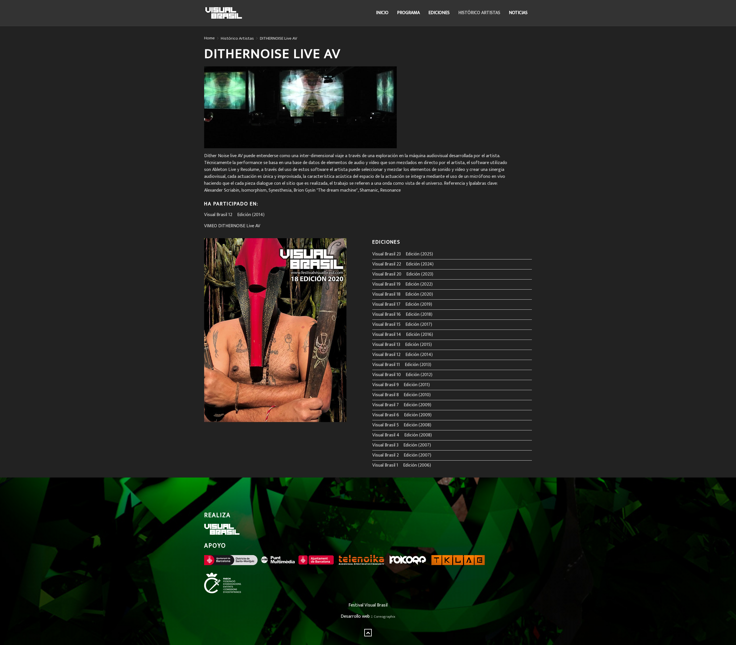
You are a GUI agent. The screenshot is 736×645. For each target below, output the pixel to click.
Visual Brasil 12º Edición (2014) (234, 215)
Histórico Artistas (479, 13)
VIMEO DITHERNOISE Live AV (232, 226)
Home (209, 38)
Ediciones (439, 13)
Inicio (382, 13)
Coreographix (384, 617)
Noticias (518, 13)
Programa (408, 13)
